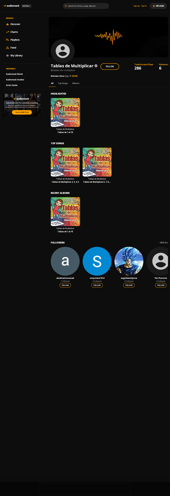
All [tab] (52, 83)
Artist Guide (11, 85)
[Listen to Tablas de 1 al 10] (65, 112)
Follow (110, 66)
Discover (15, 24)
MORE (75, 76)
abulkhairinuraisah (65, 278)
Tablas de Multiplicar (65, 129)
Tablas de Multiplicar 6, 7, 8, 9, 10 (97, 182)
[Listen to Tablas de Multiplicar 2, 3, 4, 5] (65, 162)
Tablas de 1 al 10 (65, 132)
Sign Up (137, 6)
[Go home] (11, 6)
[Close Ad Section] (38, 96)
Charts (14, 32)
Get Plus (26, 6)
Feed (13, 47)
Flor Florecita (161, 278)
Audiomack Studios (15, 79)
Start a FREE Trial (21, 112)
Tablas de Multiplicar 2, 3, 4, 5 (65, 182)
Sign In (144, 6)
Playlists (15, 39)
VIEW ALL (164, 242)
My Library (16, 55)
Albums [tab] (75, 83)
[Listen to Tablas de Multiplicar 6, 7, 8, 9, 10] (97, 162)
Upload (160, 5)
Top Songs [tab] (63, 83)
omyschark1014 (97, 278)
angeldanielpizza (129, 278)
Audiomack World (14, 74)
